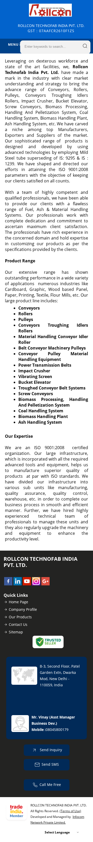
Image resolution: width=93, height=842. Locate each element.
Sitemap (16, 631)
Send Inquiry (50, 749)
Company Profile (23, 609)
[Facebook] (8, 584)
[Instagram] (36, 584)
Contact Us (18, 624)
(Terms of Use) (70, 811)
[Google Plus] (45, 584)
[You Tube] (27, 584)
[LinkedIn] (17, 584)
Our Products (20, 616)
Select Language (57, 832)
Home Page (18, 601)
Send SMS (50, 764)
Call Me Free (50, 784)
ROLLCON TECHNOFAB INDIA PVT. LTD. (51, 28)
